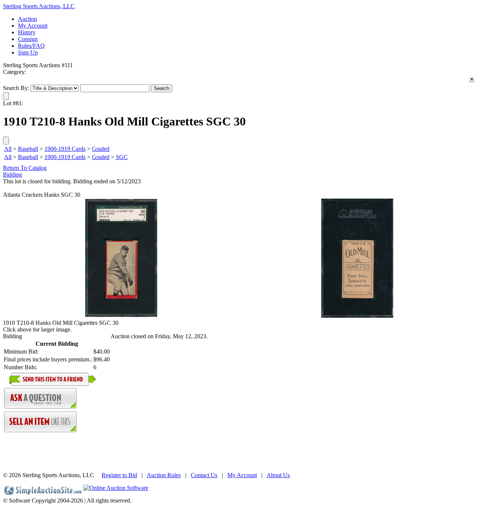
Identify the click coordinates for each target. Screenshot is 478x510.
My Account (32, 25)
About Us (278, 475)
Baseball (28, 149)
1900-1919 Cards (65, 149)
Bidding (12, 174)
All (8, 149)
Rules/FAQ (31, 46)
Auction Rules (164, 475)
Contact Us (204, 475)
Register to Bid (119, 475)
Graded (100, 149)
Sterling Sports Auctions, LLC (39, 6)
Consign (28, 39)
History (26, 32)
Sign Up (28, 52)
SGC (122, 157)
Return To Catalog (25, 168)
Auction (27, 19)
